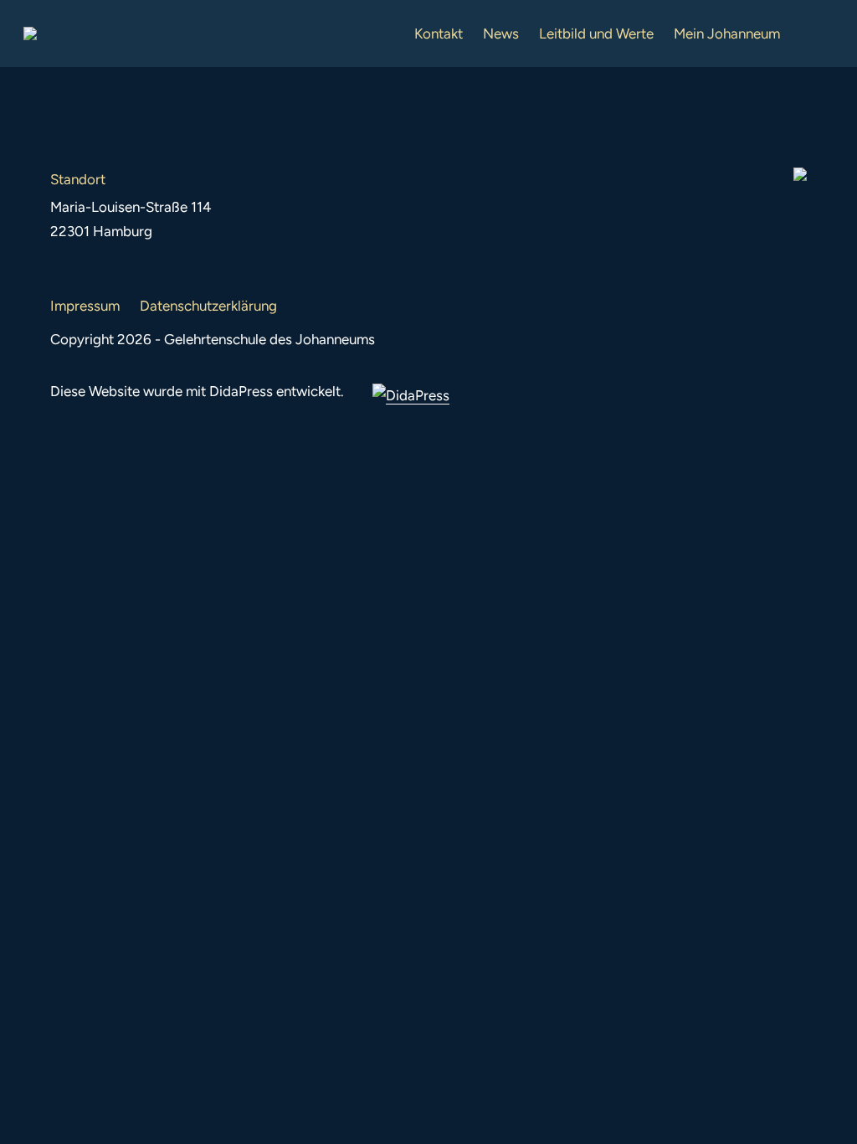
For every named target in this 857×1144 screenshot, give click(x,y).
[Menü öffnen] (820, 33)
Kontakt (438, 33)
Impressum (85, 305)
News (501, 33)
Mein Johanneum (727, 33)
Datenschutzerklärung (208, 305)
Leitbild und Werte (596, 33)
